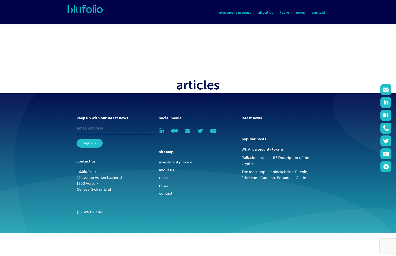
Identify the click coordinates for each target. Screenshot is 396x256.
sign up (89, 143)
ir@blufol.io (86, 171)
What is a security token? (263, 149)
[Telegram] (385, 166)
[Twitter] (385, 140)
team (163, 178)
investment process (175, 162)
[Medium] (385, 115)
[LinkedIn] (385, 102)
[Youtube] (385, 153)
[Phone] (385, 128)
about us (166, 170)
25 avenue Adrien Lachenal (99, 177)
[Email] (385, 89)
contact (165, 193)
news (163, 185)
